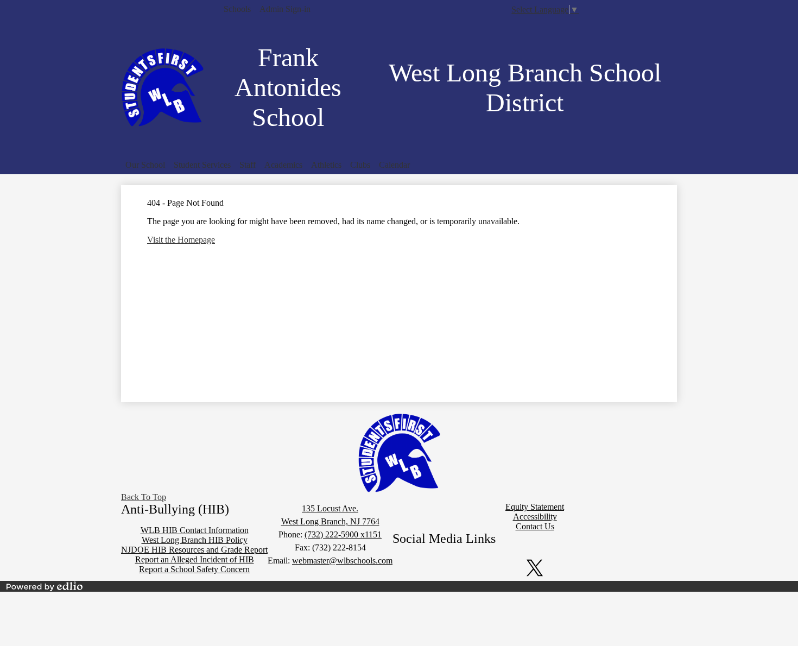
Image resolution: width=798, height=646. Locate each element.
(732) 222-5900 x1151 (343, 534)
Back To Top (143, 497)
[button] (145, 165)
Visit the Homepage (181, 239)
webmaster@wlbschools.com (342, 560)
